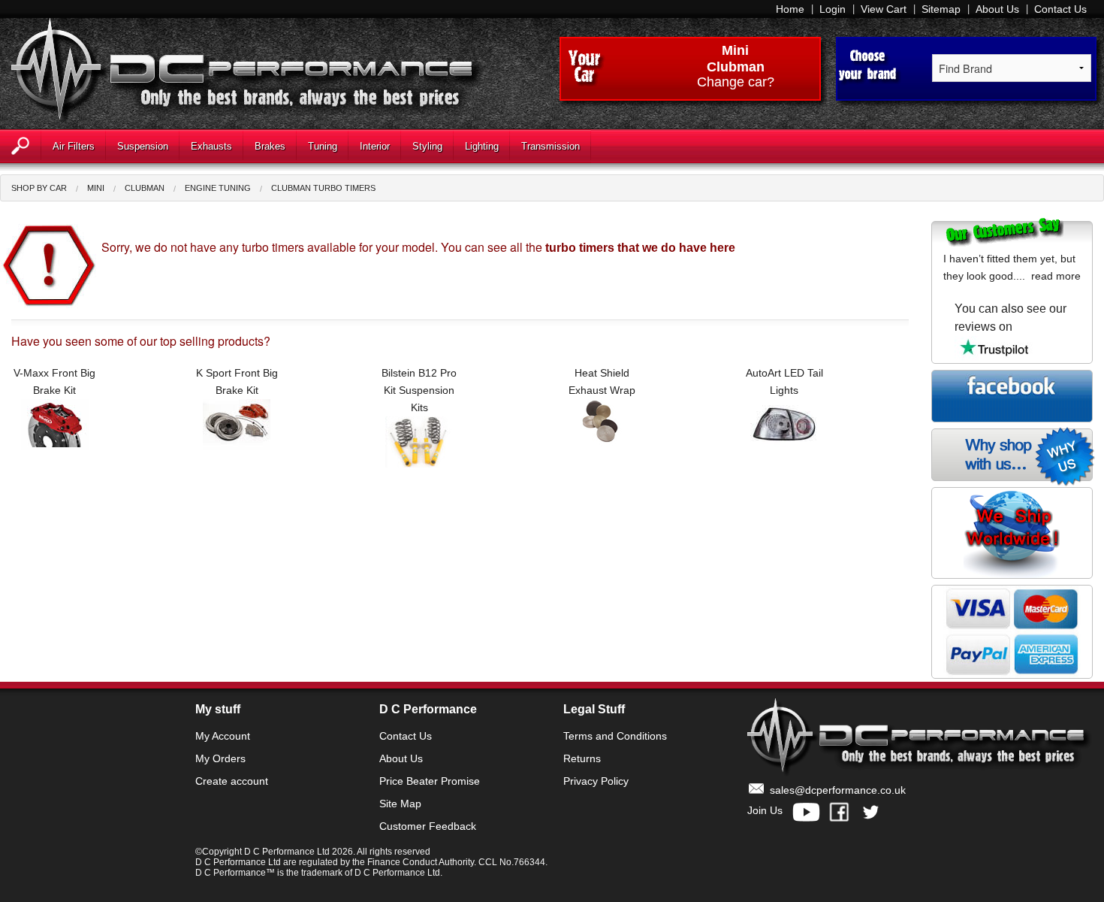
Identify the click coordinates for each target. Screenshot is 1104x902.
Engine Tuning (218, 187)
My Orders (220, 758)
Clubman (144, 187)
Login (832, 9)
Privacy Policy (596, 781)
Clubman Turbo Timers (323, 187)
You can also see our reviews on (1010, 317)
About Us (997, 9)
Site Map (400, 804)
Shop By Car (39, 187)
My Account (222, 736)
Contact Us (1060, 9)
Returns (582, 758)
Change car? (735, 82)
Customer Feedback (427, 826)
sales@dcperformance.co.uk (838, 790)
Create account (231, 781)
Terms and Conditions (615, 736)
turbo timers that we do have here (640, 247)
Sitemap (941, 9)
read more (1056, 276)
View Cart (883, 9)
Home (790, 9)
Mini (735, 50)
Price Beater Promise (429, 781)
